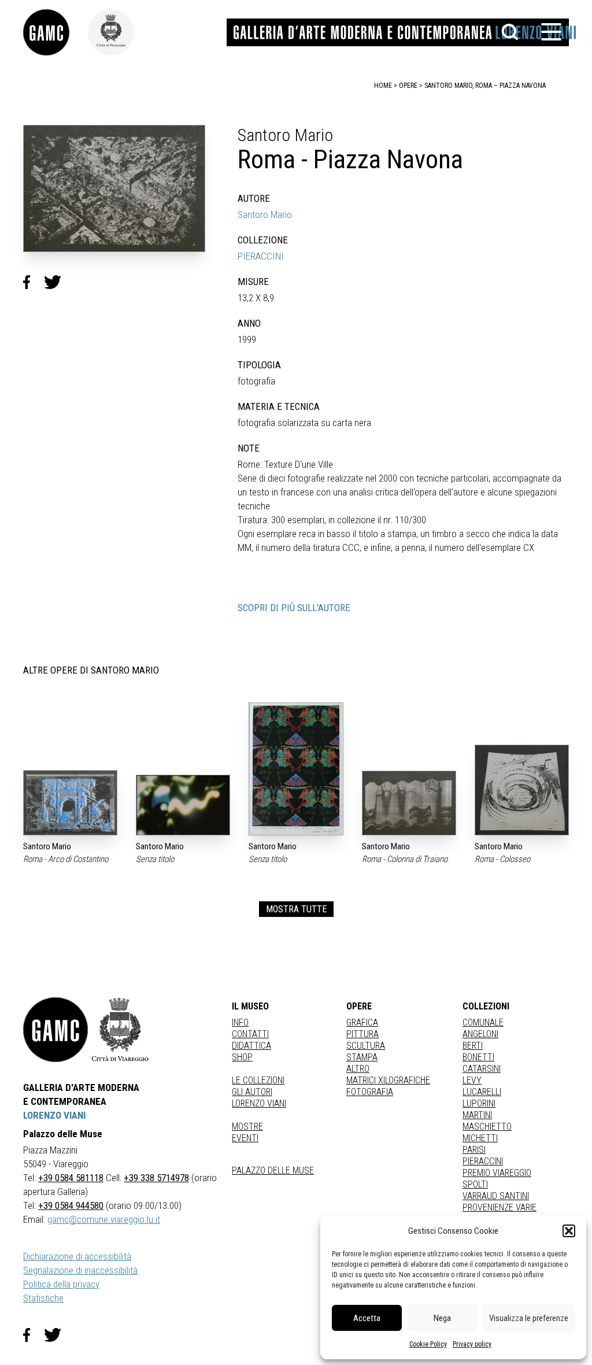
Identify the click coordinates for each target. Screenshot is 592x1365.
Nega (442, 1318)
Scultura (365, 1045)
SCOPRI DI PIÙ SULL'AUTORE (294, 607)
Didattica (251, 1045)
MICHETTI (480, 1138)
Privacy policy (472, 1344)
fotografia (369, 1091)
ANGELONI (480, 1034)
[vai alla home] (55, 1029)
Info (240, 1022)
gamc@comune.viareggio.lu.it (103, 1219)
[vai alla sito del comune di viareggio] (120, 1029)
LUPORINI (478, 1103)
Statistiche (43, 1298)
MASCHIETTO (487, 1126)
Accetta (366, 1318)
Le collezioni (258, 1080)
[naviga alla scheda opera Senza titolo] (183, 805)
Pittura (362, 1034)
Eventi (245, 1138)
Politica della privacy (61, 1284)
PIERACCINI (261, 256)
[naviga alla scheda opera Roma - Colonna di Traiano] (409, 803)
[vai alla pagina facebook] (33, 1335)
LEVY (472, 1080)
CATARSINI (481, 1068)
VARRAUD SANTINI (495, 1195)
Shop (242, 1057)
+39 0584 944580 (70, 1205)
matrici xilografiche (388, 1080)
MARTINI (477, 1114)
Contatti (250, 1034)
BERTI (472, 1045)
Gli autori (252, 1091)
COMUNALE (483, 1022)
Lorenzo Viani (259, 1103)
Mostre (247, 1126)
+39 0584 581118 (70, 1177)
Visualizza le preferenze (528, 1318)
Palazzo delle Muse (273, 1170)
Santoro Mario (265, 214)
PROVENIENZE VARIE (499, 1207)
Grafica (362, 1022)
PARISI (474, 1149)
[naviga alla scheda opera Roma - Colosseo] (521, 790)
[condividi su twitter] (57, 282)
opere (408, 86)
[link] (55, 32)
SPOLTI (475, 1184)
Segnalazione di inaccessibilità (80, 1270)
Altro (357, 1068)
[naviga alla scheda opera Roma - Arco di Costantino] (70, 803)
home (383, 86)
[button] (569, 1231)
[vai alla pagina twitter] (57, 1335)
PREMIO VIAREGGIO (496, 1172)
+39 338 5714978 (156, 1177)
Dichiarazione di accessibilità (77, 1256)
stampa (362, 1057)
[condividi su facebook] (33, 282)
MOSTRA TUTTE (296, 909)
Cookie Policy (428, 1344)
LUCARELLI (481, 1091)
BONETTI (478, 1057)
